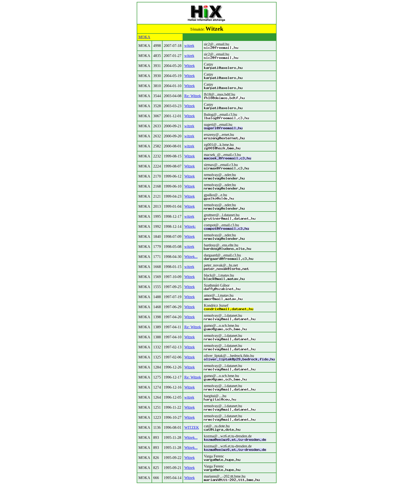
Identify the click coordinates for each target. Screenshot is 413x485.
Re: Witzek (192, 96)
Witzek (189, 66)
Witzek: (190, 226)
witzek (189, 46)
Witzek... (191, 257)
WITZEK (191, 427)
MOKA (144, 37)
